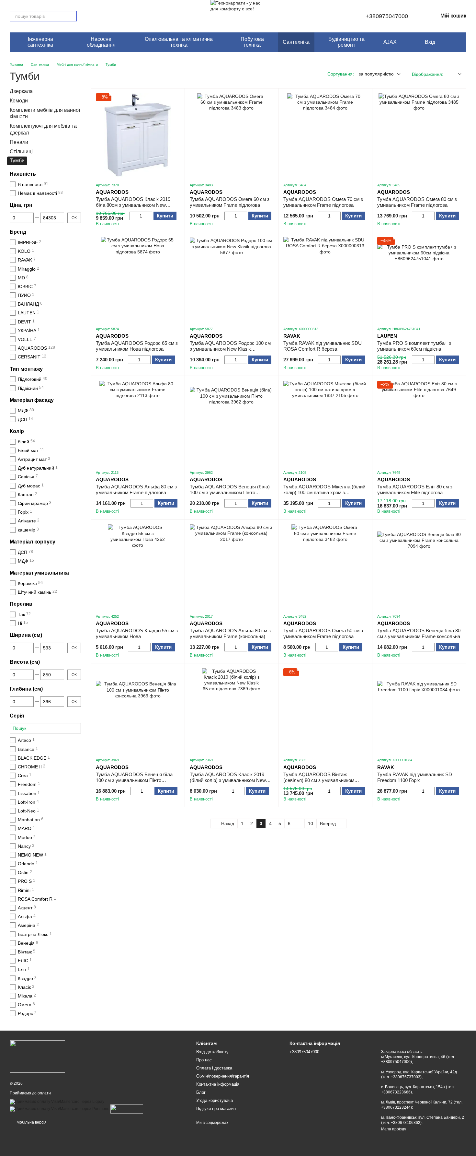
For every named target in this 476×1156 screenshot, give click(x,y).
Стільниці (21, 151)
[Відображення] (454, 74)
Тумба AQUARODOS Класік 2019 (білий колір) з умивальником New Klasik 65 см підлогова (228, 780)
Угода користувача (214, 1100)
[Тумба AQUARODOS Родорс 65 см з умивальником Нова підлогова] (138, 279)
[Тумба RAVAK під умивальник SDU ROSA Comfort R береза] (325, 279)
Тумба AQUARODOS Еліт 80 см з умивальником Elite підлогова (414, 489)
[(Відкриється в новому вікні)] (126, 1108)
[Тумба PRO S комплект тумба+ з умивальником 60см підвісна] (419, 279)
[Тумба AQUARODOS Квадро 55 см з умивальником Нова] (138, 566)
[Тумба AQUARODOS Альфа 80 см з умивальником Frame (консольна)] (232, 566)
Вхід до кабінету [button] (212, 1051)
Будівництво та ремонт (346, 42)
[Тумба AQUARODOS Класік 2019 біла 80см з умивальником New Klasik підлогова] (138, 135)
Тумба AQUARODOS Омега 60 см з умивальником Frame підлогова (229, 202)
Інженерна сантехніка (40, 42)
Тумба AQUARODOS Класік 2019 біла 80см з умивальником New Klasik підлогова (133, 205)
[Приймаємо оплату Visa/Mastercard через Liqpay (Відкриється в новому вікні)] (57, 1101)
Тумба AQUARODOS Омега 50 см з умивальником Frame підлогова (323, 633)
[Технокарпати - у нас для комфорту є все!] (37, 1056)
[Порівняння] (458, 42)
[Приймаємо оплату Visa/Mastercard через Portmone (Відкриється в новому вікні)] (59, 1108)
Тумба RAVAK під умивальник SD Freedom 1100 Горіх (414, 777)
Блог (201, 1092)
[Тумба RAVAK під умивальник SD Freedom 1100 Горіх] (419, 710)
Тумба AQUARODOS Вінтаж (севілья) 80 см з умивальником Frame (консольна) (318, 780)
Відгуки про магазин (216, 1108)
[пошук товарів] (71, 16)
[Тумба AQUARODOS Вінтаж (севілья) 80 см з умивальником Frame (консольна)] (325, 710)
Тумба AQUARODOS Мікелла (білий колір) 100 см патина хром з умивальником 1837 (324, 492)
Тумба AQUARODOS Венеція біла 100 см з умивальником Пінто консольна (134, 780)
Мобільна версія (31, 1122)
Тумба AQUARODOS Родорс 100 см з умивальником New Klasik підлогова (230, 348)
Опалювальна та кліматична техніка (179, 42)
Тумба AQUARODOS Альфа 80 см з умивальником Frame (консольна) (230, 633)
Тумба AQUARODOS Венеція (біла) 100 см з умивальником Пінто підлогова (230, 492)
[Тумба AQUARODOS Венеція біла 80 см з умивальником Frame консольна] (419, 566)
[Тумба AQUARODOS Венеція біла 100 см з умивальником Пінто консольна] (138, 710)
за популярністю (376, 73)
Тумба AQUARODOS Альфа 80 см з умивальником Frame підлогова (136, 489)
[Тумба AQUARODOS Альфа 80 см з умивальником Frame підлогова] (138, 423)
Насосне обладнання (101, 42)
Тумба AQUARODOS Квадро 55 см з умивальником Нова (137, 633)
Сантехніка (296, 42)
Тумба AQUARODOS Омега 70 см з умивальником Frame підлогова (323, 202)
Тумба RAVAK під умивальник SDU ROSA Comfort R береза (322, 346)
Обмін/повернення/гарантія (222, 1076)
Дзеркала (21, 91)
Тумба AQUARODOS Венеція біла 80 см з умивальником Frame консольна (418, 633)
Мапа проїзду (393, 1129)
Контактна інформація (217, 1084)
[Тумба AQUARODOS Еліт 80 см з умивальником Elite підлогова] (419, 423)
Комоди (19, 100)
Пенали (19, 142)
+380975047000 (387, 16)
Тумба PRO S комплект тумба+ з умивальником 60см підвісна (414, 346)
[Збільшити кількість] (149, 216)
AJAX (390, 42)
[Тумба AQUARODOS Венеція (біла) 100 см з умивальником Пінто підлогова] (232, 423)
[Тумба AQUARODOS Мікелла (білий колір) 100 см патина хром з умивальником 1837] (325, 423)
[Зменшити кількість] (132, 216)
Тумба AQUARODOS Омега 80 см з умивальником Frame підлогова (417, 202)
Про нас (204, 1059)
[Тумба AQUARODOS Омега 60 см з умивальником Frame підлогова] (232, 135)
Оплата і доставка (214, 1068)
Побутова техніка (252, 42)
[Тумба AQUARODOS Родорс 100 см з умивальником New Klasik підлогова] (232, 279)
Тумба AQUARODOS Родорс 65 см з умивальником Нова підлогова (137, 346)
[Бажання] (445, 42)
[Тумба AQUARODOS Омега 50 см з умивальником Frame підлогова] (325, 566)
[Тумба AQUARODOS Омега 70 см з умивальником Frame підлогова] (325, 135)
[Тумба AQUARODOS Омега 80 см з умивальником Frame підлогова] (419, 135)
